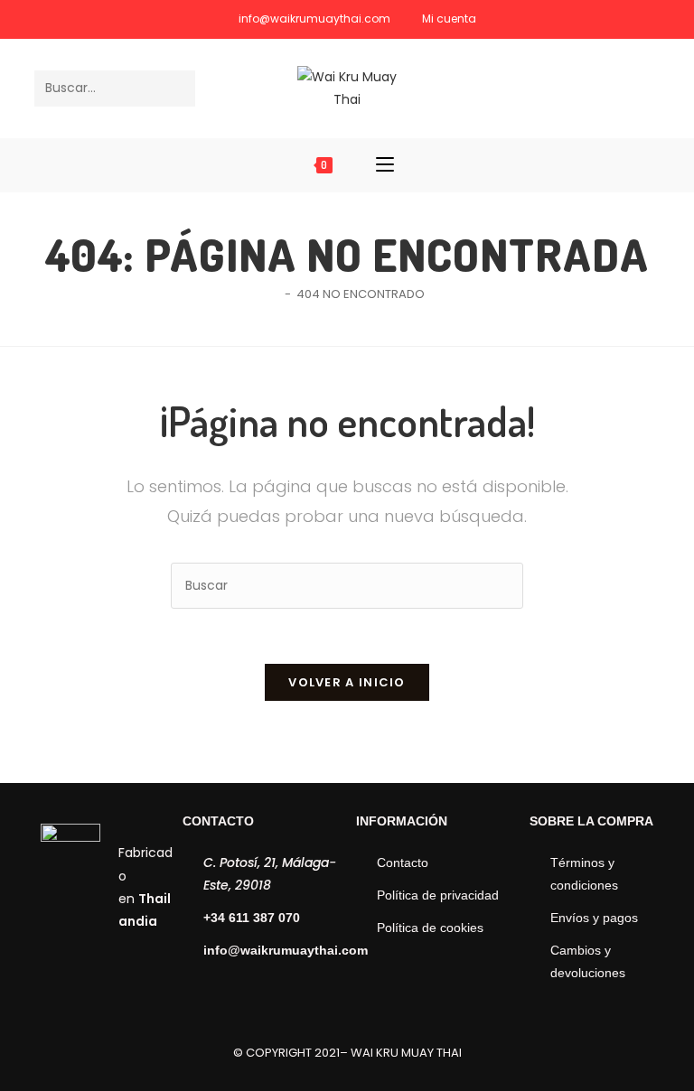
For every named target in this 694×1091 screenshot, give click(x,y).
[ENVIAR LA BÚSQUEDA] (178, 88)
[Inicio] (274, 294)
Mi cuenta (449, 18)
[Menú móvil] (385, 165)
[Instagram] (646, 87)
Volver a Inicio (347, 682)
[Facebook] (619, 87)
